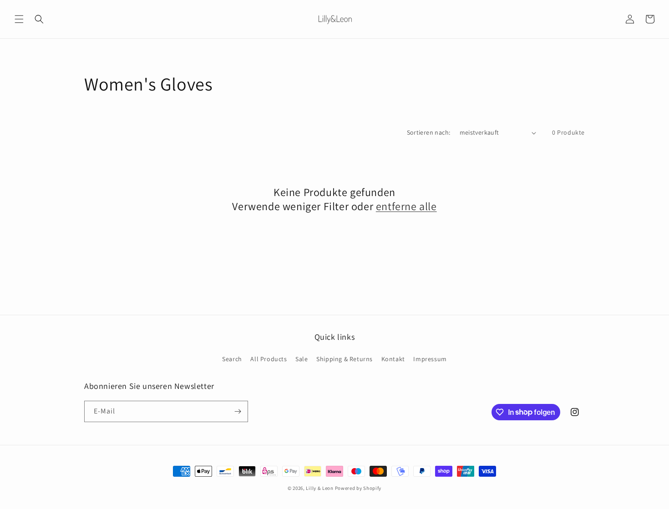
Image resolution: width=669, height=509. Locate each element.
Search (232, 359)
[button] (19, 19)
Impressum (429, 359)
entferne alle (406, 206)
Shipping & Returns (344, 359)
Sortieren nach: (429, 132)
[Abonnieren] (238, 411)
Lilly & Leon (319, 488)
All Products (268, 359)
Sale (301, 359)
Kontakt (393, 359)
